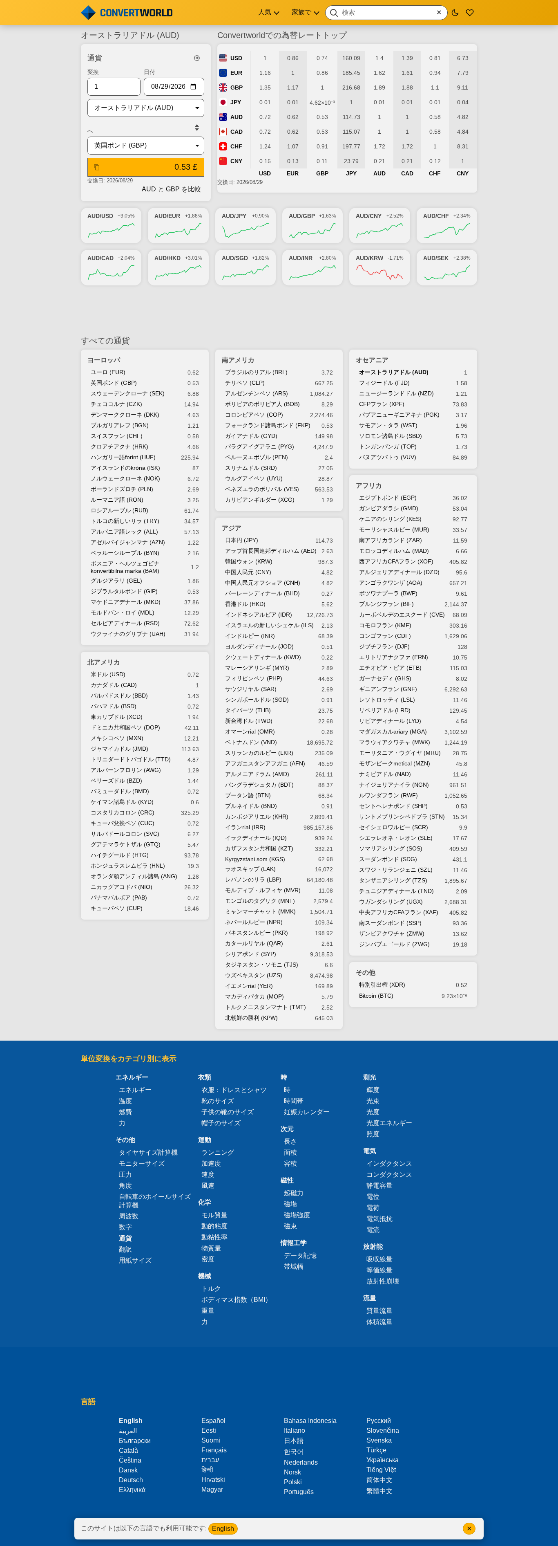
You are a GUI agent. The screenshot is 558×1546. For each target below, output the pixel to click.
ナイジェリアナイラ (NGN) (394, 784)
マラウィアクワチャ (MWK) (394, 742)
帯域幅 (294, 1266)
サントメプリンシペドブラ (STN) (402, 816)
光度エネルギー (389, 1123)
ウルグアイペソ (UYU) (254, 478)
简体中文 (379, 1479)
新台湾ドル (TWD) (248, 721)
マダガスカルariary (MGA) (393, 731)
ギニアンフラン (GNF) (388, 689)
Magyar (212, 1489)
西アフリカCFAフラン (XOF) (396, 561)
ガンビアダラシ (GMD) (388, 508)
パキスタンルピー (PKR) (256, 932)
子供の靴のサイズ (227, 1111)
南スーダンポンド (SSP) (390, 923)
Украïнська (382, 1459)
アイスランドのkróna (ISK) (125, 467)
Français (214, 1450)
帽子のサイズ (221, 1123)
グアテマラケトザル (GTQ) (126, 844)
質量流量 (379, 1310)
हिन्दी (207, 1469)
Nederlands (301, 1462)
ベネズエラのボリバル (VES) (262, 489)
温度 (125, 1100)
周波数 (128, 1216)
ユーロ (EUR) (108, 372)
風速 (207, 1185)
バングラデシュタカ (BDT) (259, 784)
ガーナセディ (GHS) (385, 678)
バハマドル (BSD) (113, 706)
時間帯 (294, 1100)
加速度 (211, 1163)
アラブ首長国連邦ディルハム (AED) (271, 550)
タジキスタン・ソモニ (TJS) (261, 964)
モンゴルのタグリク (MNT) (260, 901)
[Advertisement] (279, 310)
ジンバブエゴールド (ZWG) (394, 944)
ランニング (217, 1152)
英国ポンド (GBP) (114, 382)
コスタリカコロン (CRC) (122, 812)
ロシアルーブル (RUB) (119, 510)
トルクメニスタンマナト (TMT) (265, 1007)
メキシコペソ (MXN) (117, 738)
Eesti (208, 1430)
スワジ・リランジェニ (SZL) (396, 869)
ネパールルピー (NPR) (254, 922)
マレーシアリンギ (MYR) (257, 667)
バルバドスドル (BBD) (119, 695)
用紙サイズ (135, 1260)
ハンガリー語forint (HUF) (123, 457)
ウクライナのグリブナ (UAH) (128, 634)
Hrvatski (213, 1479)
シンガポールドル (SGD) (257, 699)
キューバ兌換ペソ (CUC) (122, 823)
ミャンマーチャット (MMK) (260, 911)
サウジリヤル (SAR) (251, 689)
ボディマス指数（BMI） (236, 1299)
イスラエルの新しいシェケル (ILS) (269, 625)
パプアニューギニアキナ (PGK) (399, 414)
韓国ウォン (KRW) (248, 561)
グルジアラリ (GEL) (116, 580)
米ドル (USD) (108, 674)
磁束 (290, 1226)
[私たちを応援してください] (469, 12)
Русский (378, 1420)
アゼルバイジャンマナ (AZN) (128, 542)
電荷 (372, 1207)
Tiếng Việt (381, 1469)
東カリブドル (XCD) (117, 717)
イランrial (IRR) (245, 827)
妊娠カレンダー (307, 1111)
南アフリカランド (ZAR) (390, 540)
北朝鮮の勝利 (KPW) (251, 1017)
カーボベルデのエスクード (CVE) (402, 614)
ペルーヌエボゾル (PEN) (256, 457)
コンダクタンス (389, 1174)
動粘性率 (214, 1237)
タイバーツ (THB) (248, 710)
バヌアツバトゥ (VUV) (387, 457)
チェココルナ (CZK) (116, 404)
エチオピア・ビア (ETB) (390, 667)
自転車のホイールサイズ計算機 (155, 1201)
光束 (372, 1100)
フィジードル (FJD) (384, 382)
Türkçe (376, 1450)
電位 (372, 1196)
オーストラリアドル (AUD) (394, 372)
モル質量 (214, 1215)
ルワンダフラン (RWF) (388, 795)
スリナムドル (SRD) (251, 467)
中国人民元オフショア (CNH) (262, 582)
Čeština (130, 1460)
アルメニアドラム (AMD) (257, 774)
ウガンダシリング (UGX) (391, 901)
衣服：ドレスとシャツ (234, 1089)
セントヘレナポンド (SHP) (393, 806)
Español (213, 1420)
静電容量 (379, 1185)
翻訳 (125, 1249)
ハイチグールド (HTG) (120, 855)
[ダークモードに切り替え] (455, 12)
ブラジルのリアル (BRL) (256, 372)
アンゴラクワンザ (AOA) (390, 582)
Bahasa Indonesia (310, 1420)
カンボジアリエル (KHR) (256, 816)
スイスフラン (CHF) (117, 436)
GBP (236, 87)
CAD (236, 131)
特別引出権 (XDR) (382, 984)
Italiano (294, 1430)
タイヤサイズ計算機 (148, 1152)
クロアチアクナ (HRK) (119, 446)
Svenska (379, 1440)
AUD (236, 117)
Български (135, 1440)
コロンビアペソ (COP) (254, 414)
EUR (236, 73)
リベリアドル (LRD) (385, 710)
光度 (372, 1111)
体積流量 (379, 1321)
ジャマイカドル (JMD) (119, 748)
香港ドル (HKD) (245, 604)
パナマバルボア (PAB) (119, 897)
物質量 (211, 1248)
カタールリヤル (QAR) (254, 943)
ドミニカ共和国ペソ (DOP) (125, 727)
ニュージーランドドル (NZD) (396, 393)
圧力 (125, 1174)
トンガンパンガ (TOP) (388, 446)
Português (299, 1491)
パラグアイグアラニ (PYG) (259, 446)
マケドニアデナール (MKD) (126, 602)
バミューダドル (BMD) (120, 791)
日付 (149, 72)
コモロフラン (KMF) (385, 625)
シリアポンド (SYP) (250, 954)
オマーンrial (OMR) (250, 731)
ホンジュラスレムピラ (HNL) (128, 865)
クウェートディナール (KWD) (263, 657)
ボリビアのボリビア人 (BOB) (262, 404)
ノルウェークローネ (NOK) (125, 478)
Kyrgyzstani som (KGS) (255, 859)
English (223, 1528)
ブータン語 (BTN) (248, 795)
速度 (207, 1174)
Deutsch (131, 1479)
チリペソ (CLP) (245, 382)
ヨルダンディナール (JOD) (259, 646)
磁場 (290, 1203)
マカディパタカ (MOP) (254, 996)
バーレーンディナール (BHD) (262, 593)
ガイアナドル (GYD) (251, 436)
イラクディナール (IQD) (256, 838)
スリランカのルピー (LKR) (259, 752)
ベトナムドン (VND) (251, 742)
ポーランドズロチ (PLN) (122, 489)
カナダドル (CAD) (114, 685)
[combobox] (386, 12)
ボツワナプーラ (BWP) (388, 593)
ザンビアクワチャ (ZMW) (391, 933)
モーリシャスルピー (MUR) (394, 529)
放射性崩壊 (382, 1281)
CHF (236, 146)
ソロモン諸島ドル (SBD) (390, 436)
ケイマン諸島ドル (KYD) (122, 802)
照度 (372, 1134)
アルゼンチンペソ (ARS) (256, 393)
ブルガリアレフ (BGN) (120, 425)
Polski (293, 1482)
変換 (93, 72)
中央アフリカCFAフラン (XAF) (398, 912)
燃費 (125, 1111)
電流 (372, 1229)
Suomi (210, 1440)
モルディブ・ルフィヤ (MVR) (263, 890)
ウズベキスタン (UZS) (253, 975)
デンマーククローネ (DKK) (125, 414)
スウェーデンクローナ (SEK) (128, 393)
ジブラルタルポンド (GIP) (124, 591)
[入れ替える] (197, 127)
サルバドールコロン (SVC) (125, 833)
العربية (128, 1430)
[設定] (197, 58)
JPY (235, 102)
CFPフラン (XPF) (381, 404)
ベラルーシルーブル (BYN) (125, 553)
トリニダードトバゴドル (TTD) (131, 759)
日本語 (294, 1440)
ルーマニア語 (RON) (117, 499)
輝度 (372, 1089)
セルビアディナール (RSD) (125, 623)
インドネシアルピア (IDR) (258, 614)
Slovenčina (382, 1430)
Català (128, 1450)
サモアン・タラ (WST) (388, 425)
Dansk (128, 1470)
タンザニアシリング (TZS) (393, 880)
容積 (290, 1163)
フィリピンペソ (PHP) (253, 678)
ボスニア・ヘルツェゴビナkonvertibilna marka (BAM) (125, 567)
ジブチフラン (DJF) (384, 646)
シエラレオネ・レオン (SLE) (396, 838)
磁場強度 (297, 1215)
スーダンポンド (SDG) (388, 859)
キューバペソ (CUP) (117, 908)
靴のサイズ (217, 1100)
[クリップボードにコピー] (96, 167)
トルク (211, 1288)
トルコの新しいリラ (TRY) (125, 521)
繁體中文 (379, 1491)
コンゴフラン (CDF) (385, 636)
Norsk (292, 1472)
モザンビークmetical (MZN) (394, 763)
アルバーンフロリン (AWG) (126, 770)
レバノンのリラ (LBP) (253, 879)
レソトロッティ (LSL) (387, 699)
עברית (210, 1459)
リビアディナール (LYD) (390, 721)
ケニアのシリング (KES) (390, 519)
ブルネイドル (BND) (251, 806)
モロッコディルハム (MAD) (394, 550)
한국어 (294, 1451)
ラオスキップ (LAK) (250, 869)
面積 (290, 1152)
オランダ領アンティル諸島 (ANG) (134, 876)
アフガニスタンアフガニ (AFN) (265, 763)
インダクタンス (389, 1163)
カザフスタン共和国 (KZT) (259, 848)
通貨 (125, 1238)
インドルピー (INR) (250, 636)
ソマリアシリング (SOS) (390, 848)
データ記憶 (300, 1255)
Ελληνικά (132, 1489)
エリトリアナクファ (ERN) (393, 657)
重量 (207, 1310)
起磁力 (294, 1192)
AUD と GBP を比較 (171, 189)
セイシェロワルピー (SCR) (393, 827)
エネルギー (135, 1089)
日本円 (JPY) (241, 540)
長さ (290, 1141)
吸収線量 (379, 1259)
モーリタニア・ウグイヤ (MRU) (400, 752)
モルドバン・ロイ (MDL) (122, 612)
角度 (125, 1185)
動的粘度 (214, 1226)
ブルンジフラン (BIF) (386, 604)
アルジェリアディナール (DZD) (399, 572)
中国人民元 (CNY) (248, 572)
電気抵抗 (379, 1218)
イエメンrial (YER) (249, 986)
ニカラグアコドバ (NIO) (121, 887)
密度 (207, 1259)
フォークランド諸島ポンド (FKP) (267, 425)
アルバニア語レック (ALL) (124, 531)
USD (236, 58)
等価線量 (379, 1270)
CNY (236, 161)
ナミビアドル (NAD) (385, 774)
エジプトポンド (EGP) (388, 497)
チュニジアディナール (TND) (396, 891)
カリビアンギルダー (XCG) (260, 499)
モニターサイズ (142, 1163)
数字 (125, 1227)
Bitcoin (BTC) (376, 995)
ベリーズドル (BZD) (116, 780)
